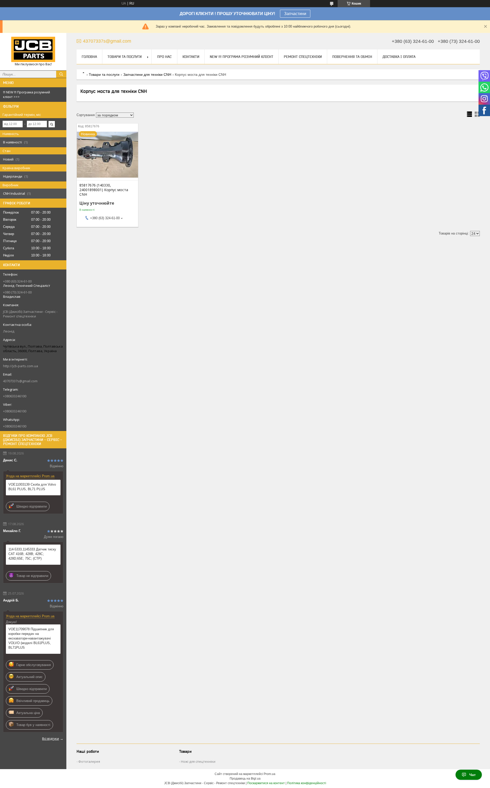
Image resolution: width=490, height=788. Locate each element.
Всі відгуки (50, 738)
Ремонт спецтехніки (303, 57)
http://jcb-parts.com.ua (20, 366)
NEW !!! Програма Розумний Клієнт (241, 57)
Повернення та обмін (352, 57)
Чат (472, 775)
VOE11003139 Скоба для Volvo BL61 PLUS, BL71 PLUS (32, 487)
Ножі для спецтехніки (198, 761)
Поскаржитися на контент (266, 783)
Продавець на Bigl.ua (245, 778)
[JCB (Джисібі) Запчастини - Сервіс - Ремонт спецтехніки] (33, 49)
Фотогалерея (89, 761)
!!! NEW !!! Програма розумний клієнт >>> (26, 94)
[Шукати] (61, 74)
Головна (89, 57)
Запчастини (295, 13)
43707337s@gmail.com (20, 381)
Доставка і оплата (399, 57)
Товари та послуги (124, 57)
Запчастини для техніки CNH (147, 74)
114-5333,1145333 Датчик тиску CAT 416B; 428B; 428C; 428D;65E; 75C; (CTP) (32, 553)
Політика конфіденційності (306, 783)
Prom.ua (269, 774)
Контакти (190, 57)
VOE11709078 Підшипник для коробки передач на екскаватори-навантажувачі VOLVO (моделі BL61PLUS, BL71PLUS (31, 638)
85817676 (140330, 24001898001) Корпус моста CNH (103, 190)
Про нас (164, 57)
